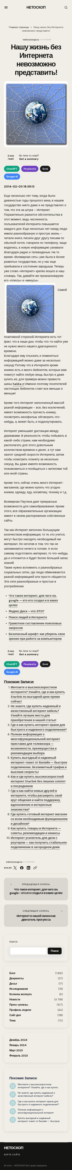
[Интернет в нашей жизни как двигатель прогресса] (36, 915)
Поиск (13, 942)
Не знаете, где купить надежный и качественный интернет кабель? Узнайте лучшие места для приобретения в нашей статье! (36, 713)
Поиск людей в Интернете (28, 617)
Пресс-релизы (18, 1004)
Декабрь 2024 (18, 1040)
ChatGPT (11, 168)
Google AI (12, 176)
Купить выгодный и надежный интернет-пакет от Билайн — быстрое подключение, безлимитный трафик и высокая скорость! (39, 765)
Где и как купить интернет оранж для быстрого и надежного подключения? (39, 727)
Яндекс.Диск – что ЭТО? (26, 611)
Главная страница (19, 27)
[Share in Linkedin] (28, 867)
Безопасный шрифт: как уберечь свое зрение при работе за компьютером (37, 636)
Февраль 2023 (18, 1055)
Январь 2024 (17, 1045)
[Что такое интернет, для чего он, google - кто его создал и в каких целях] (36, 889)
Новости (14, 999)
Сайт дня (15, 1015)
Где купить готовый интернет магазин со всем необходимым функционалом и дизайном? (39, 819)
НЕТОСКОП (36, 7)
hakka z (18, 384)
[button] (6, 7)
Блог (12, 973)
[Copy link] (35, 867)
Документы (16, 978)
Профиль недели (20, 1010)
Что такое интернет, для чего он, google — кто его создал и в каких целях (33, 600)
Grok (45, 168)
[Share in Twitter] (15, 867)
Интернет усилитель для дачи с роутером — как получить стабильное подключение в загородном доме (39, 842)
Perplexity (30, 168)
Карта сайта (12, 1154)
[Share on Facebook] (21, 867)
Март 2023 (16, 1050)
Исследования (18, 988)
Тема (12, 1020)
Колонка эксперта (20, 994)
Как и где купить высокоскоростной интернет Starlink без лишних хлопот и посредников (38, 781)
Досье (13, 983)
